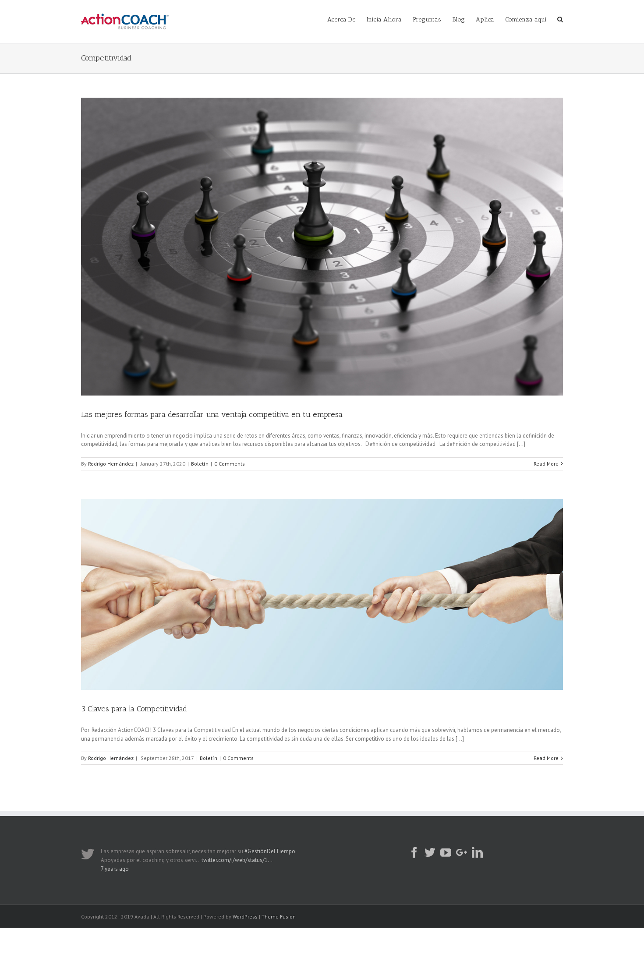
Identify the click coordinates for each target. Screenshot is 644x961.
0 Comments (229, 463)
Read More (546, 463)
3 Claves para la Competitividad (134, 709)
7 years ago (115, 869)
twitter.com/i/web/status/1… (237, 860)
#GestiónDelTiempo (269, 851)
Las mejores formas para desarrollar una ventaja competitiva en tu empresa (212, 414)
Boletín (200, 463)
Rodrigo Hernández (111, 463)
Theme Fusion (279, 916)
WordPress (245, 916)
